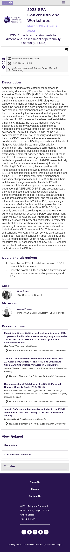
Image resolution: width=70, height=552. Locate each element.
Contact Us (35, 496)
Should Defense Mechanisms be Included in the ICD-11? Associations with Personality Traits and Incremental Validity (35, 412)
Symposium (10, 445)
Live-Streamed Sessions (17, 454)
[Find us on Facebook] (23, 532)
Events (35, 489)
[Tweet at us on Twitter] (29, 532)
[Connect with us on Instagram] (35, 532)
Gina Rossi (23, 291)
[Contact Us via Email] (46, 532)
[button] (64, 3)
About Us (35, 482)
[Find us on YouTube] (40, 532)
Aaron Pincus (24, 309)
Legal (59, 544)
